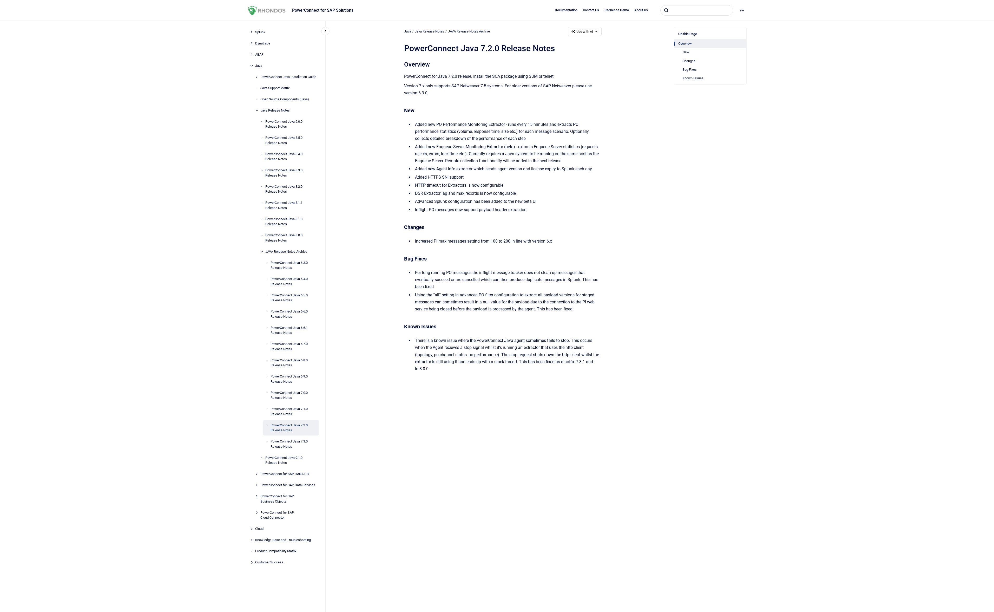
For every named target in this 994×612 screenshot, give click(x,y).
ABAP (259, 54)
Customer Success (269, 562)
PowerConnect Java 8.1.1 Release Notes (283, 205)
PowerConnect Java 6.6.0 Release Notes (289, 313)
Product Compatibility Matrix (275, 551)
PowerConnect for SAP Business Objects (277, 498)
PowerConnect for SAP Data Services (287, 485)
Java (258, 66)
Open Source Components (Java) (284, 99)
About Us (641, 10)
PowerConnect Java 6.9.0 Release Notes (289, 378)
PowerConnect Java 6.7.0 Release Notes (289, 346)
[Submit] (666, 10)
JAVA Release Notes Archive (286, 251)
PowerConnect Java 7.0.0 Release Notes (289, 395)
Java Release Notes (275, 110)
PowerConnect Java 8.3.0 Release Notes (283, 172)
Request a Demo (616, 10)
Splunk (260, 32)
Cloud (259, 529)
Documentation (566, 10)
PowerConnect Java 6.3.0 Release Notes (289, 265)
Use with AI (584, 32)
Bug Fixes (689, 69)
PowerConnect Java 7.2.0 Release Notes (289, 427)
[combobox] (697, 10)
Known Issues (692, 78)
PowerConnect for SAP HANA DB (284, 474)
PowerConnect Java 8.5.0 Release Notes (283, 140)
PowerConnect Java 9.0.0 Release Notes (283, 124)
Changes (688, 61)
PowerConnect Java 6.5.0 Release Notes (289, 297)
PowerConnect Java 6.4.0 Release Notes (289, 281)
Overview (685, 43)
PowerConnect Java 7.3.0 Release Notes (289, 443)
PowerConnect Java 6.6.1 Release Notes (289, 330)
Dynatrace (262, 43)
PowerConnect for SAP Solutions (322, 10)
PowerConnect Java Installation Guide (288, 77)
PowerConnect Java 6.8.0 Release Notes (289, 362)
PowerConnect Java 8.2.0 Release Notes (283, 189)
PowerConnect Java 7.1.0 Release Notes (289, 411)
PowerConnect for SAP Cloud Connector (277, 515)
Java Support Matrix (274, 88)
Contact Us (591, 10)
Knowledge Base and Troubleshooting (283, 540)
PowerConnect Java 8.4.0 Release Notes (283, 156)
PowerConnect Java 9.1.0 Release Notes (283, 460)
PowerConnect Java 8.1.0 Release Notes (283, 221)
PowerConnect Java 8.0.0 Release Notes (283, 237)
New (685, 52)
